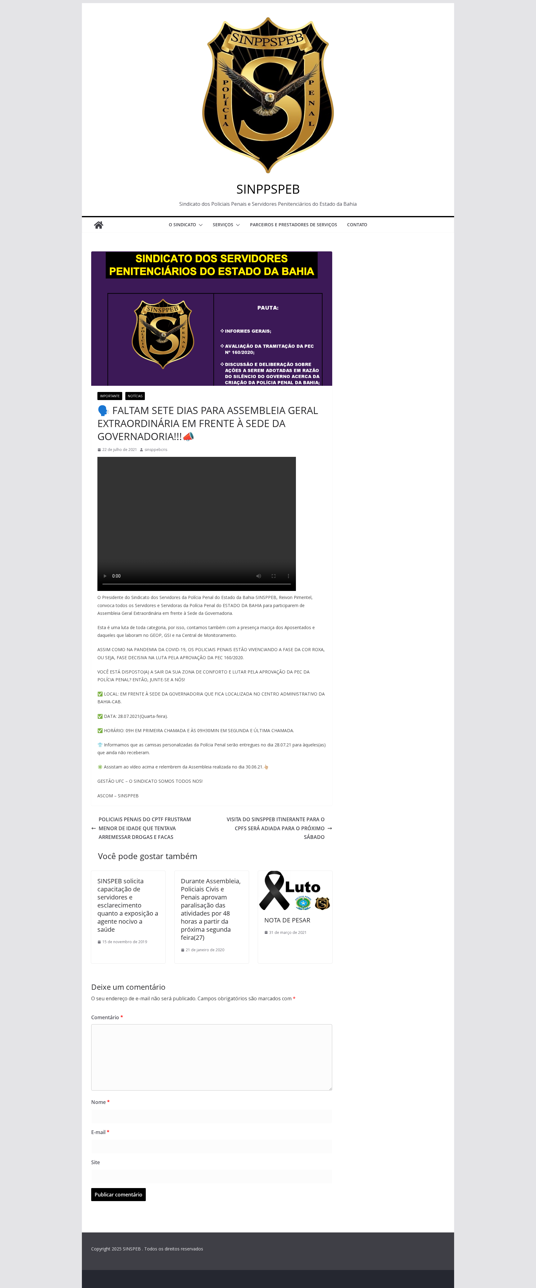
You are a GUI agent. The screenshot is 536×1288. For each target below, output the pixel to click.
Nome (100, 1102)
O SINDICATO (182, 224)
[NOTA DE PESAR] (295, 875)
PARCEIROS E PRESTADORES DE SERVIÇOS (293, 224)
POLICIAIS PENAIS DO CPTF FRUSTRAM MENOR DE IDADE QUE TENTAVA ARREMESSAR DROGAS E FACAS (145, 828)
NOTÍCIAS (135, 396)
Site (95, 1162)
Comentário (107, 1017)
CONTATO (357, 224)
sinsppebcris (156, 449)
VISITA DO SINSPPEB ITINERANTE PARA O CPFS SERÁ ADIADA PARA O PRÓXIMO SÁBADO (276, 828)
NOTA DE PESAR (287, 920)
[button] (199, 225)
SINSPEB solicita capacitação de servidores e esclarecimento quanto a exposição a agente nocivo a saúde (127, 905)
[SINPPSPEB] (98, 225)
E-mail (100, 1132)
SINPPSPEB (268, 188)
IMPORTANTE (110, 396)
